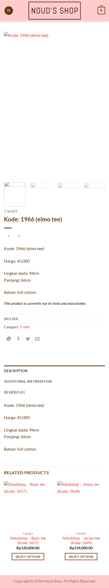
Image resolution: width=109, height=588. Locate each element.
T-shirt (10, 211)
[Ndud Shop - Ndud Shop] (54, 10)
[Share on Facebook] (18, 338)
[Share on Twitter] (28, 338)
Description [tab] (16, 371)
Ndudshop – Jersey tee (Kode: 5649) (81, 540)
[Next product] (8, 237)
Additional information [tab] (28, 381)
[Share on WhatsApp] (8, 338)
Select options (28, 556)
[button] (8, 10)
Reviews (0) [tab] (14, 392)
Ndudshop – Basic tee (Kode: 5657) (28, 540)
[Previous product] (19, 237)
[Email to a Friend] (37, 338)
